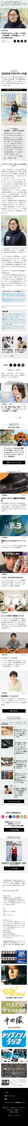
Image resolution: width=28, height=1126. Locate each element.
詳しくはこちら (25, 4)
